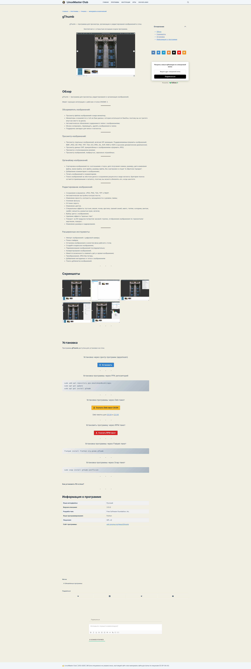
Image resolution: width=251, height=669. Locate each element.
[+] (118, 632)
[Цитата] (107, 632)
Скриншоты (161, 34)
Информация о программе (167, 39)
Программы (115, 2)
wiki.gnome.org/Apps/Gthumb (118, 524)
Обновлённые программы (72, 583)
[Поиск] (188, 2)
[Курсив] (93, 632)
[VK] (153, 52)
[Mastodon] (158, 52)
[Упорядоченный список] (101, 632)
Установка (161, 37)
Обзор (159, 32)
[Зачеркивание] (99, 632)
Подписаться (170, 76)
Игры (134, 2)
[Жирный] (90, 632)
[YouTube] (179, 52)
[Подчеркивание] (96, 632)
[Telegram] (164, 52)
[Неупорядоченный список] (104, 632)
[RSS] (184, 52)
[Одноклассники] (169, 52)
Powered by (165, 82)
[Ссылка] (112, 632)
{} (115, 632)
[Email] (173, 596)
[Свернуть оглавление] (185, 26)
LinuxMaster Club (77, 2)
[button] (76, 290)
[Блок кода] (110, 632)
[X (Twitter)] (174, 52)
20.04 (109, 415)
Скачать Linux (143, 2)
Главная (106, 2)
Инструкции (125, 2)
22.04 (116, 415)
